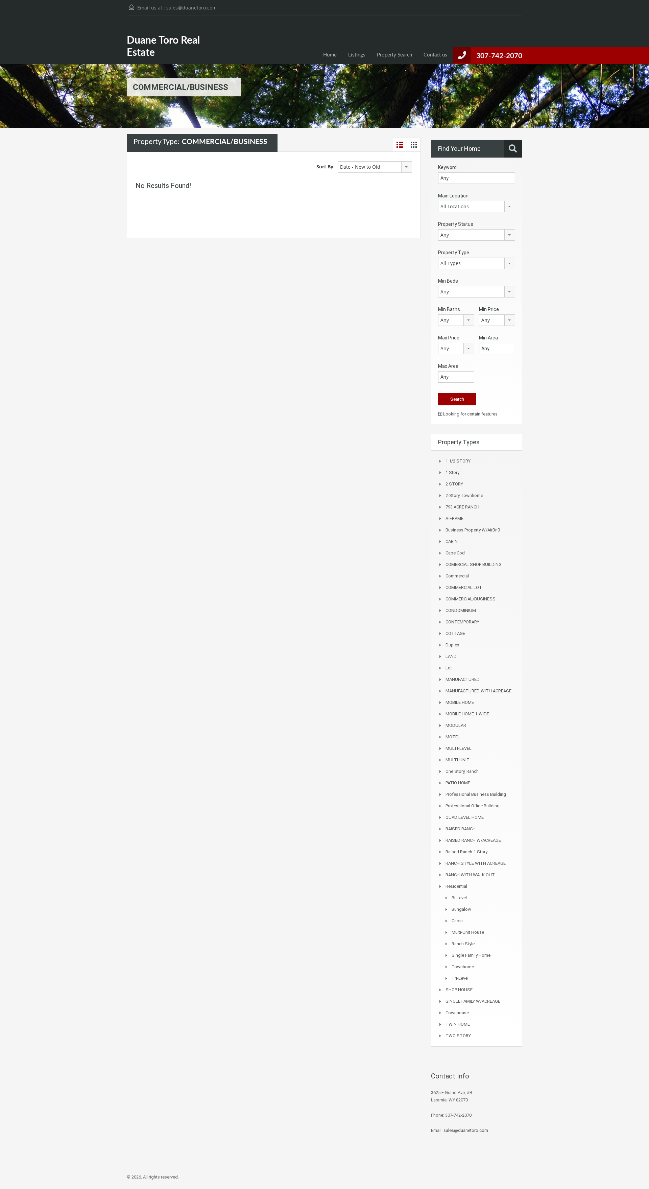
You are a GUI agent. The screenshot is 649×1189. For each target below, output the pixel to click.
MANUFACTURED (463, 679)
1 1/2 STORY (458, 460)
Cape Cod (455, 552)
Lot (449, 667)
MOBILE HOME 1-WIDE (467, 713)
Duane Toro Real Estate (163, 46)
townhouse (457, 1012)
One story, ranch (462, 771)
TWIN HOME (458, 1024)
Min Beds (448, 281)
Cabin (457, 920)
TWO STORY (458, 1035)
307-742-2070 (499, 56)
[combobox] (375, 167)
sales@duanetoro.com (191, 7)
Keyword (447, 167)
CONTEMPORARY (462, 621)
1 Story (452, 472)
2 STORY (454, 483)
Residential (456, 886)
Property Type (453, 252)
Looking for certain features (470, 414)
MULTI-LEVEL (459, 748)
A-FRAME (454, 518)
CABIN (452, 541)
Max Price (448, 337)
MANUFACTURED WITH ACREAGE (478, 690)
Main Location (453, 195)
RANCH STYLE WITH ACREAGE (476, 863)
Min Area (488, 337)
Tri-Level (460, 978)
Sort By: (325, 166)
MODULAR (456, 725)
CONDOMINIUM (461, 610)
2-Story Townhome (464, 495)
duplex (452, 644)
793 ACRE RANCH (462, 506)
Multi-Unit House (468, 932)
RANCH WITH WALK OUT (470, 874)
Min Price (489, 309)
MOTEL (453, 736)
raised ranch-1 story (466, 851)
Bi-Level (459, 897)
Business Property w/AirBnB (473, 529)
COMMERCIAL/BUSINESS (471, 598)
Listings (356, 54)
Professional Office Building (473, 805)
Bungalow (461, 909)
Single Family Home (471, 955)
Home (330, 54)
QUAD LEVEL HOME (465, 817)
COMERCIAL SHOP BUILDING (474, 564)
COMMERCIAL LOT (464, 587)
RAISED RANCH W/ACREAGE (473, 840)
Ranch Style (463, 943)
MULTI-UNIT (458, 759)
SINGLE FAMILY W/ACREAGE (473, 1001)
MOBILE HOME (460, 702)
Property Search (394, 54)
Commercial (457, 575)
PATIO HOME (458, 782)
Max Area (448, 366)
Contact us (435, 54)
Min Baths (449, 309)
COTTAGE (455, 633)
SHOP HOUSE (459, 989)
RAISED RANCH (461, 828)
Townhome (463, 966)
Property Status (455, 224)
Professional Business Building (476, 794)
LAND (451, 656)
